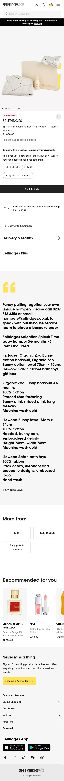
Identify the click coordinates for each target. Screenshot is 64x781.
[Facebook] (5, 759)
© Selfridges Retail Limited (32, 776)
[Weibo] (42, 759)
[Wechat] (32, 759)
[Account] (36, 4)
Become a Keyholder (16, 681)
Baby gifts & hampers (20, 225)
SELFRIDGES (12, 121)
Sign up (38, 23)
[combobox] (34, 14)
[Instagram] (14, 759)
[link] (14, 634)
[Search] (6, 14)
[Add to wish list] (58, 117)
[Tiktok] (23, 759)
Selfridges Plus (15, 253)
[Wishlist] (43, 4)
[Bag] (51, 4)
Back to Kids (32, 189)
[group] (32, 617)
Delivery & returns (18, 238)
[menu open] (58, 4)
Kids (16, 532)
